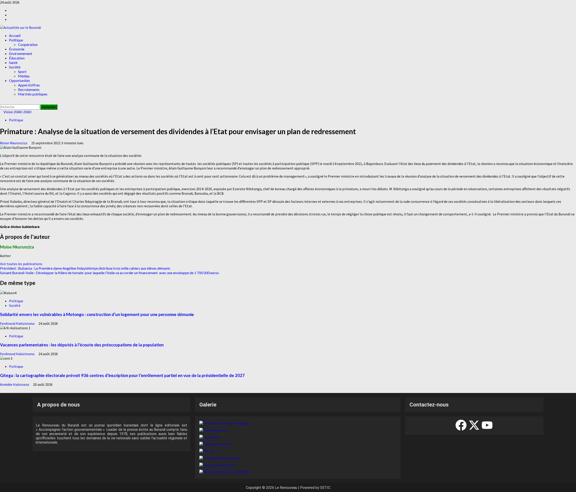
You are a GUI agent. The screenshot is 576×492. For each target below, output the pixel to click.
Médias (24, 76)
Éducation (17, 58)
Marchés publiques (32, 94)
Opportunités (19, 80)
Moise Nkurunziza (14, 143)
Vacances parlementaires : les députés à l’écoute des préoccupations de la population (82, 344)
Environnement (20, 53)
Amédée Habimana (15, 384)
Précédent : (85, 268)
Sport (22, 71)
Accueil (14, 35)
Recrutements (29, 89)
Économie (16, 49)
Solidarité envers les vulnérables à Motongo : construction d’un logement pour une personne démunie (97, 314)
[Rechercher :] (20, 106)
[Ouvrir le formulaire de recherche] (1, 102)
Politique (16, 40)
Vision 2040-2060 (17, 112)
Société (14, 67)
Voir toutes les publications (21, 264)
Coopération (28, 44)
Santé (13, 62)
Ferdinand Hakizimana (17, 323)
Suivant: (109, 273)
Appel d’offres (29, 85)
